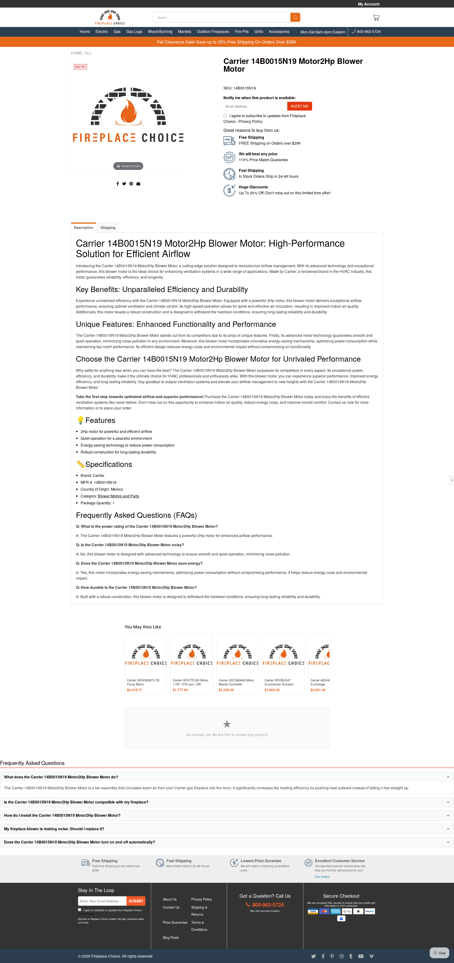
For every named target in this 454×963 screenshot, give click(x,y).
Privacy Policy (250, 121)
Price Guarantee (175, 922)
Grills (258, 31)
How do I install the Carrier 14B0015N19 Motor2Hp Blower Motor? (62, 815)
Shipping (107, 227)
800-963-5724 (368, 31)
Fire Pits (242, 31)
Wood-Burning (160, 31)
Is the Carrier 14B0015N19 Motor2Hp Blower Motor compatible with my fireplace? (76, 802)
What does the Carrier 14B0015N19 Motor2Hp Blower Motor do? (61, 777)
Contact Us (171, 907)
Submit (136, 901)
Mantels (184, 31)
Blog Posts (171, 937)
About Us (170, 899)
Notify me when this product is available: (259, 97)
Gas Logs (134, 31)
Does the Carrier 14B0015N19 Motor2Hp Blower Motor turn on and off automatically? (79, 842)
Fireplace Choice (105, 956)
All (88, 53)
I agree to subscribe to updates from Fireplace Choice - (110, 912)
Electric (102, 31)
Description (83, 227)
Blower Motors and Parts (118, 496)
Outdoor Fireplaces (213, 31)
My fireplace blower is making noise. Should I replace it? (54, 828)
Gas (117, 31)
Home (85, 31)
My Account (369, 4)
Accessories (279, 31)
